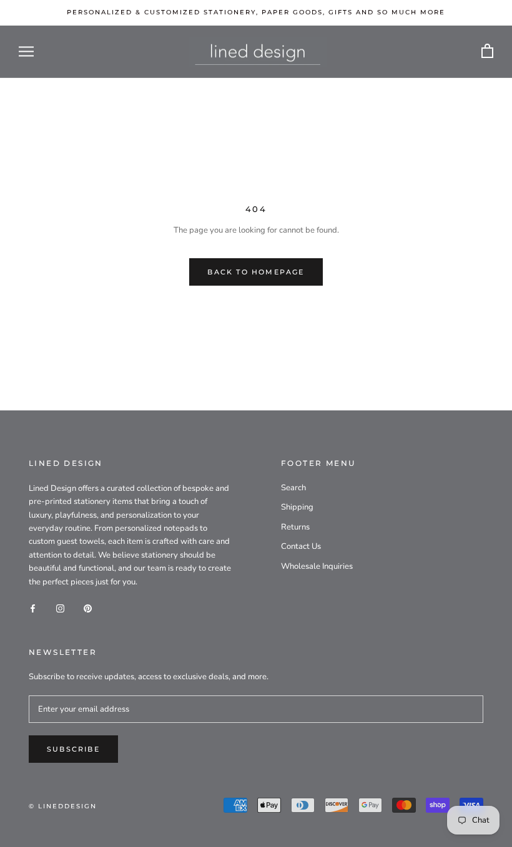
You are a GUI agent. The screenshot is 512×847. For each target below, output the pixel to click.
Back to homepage (255, 272)
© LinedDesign (63, 806)
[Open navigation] (26, 51)
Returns (295, 527)
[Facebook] (33, 607)
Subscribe (73, 749)
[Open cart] (487, 51)
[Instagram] (60, 607)
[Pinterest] (88, 607)
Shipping (297, 507)
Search (293, 487)
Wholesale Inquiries (317, 566)
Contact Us (301, 546)
